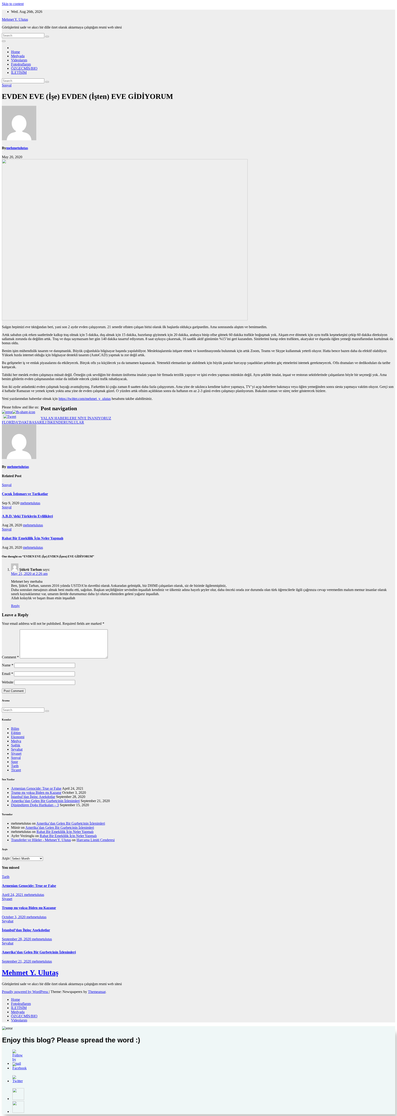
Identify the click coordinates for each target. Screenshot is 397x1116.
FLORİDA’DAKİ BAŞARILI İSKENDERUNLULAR (43, 422)
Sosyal (6, 85)
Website (7, 682)
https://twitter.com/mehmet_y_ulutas (85, 399)
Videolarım (19, 60)
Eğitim (16, 733)
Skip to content (13, 4)
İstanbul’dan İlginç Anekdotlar (33, 797)
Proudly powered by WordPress (25, 992)
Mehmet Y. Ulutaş (15, 19)
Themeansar (96, 992)
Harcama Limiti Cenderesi (96, 840)
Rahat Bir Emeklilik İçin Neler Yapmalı (32, 538)
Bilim (15, 729)
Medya (16, 741)
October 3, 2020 (14, 917)
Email (7, 674)
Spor (14, 762)
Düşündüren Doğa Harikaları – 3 (35, 805)
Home (15, 52)
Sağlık (15, 745)
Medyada (18, 56)
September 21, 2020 (17, 961)
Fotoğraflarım (21, 64)
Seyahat (17, 749)
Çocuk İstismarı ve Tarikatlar (25, 494)
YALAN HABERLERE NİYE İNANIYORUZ (76, 418)
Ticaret (16, 770)
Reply (15, 606)
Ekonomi (17, 737)
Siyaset (16, 753)
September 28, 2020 (17, 939)
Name (7, 665)
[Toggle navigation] (4, 41)
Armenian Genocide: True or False (36, 788)
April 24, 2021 (13, 895)
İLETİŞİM (19, 73)
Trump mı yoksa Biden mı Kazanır (36, 793)
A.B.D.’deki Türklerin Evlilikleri (27, 516)
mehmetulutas (17, 148)
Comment (10, 657)
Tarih (15, 766)
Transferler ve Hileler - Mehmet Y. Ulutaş (41, 840)
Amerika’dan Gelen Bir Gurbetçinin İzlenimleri (45, 801)
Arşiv (6, 858)
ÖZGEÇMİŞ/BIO (24, 68)
